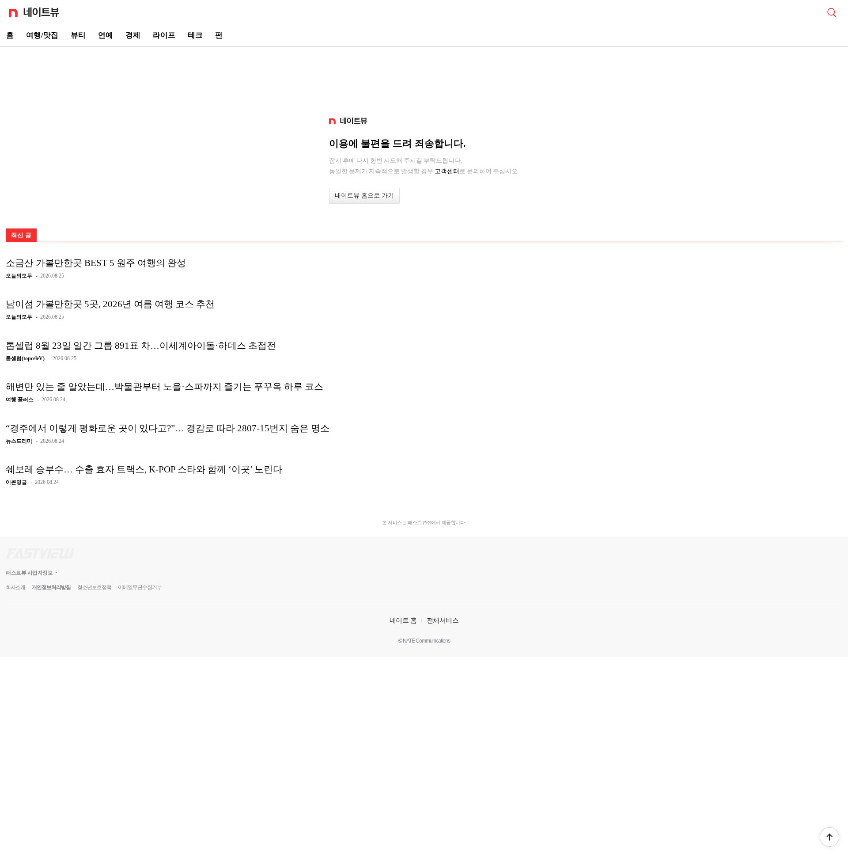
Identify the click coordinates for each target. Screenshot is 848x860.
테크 (195, 35)
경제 (132, 35)
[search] (831, 11)
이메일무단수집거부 (140, 587)
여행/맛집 (42, 35)
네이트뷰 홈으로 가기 (364, 195)
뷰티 (78, 35)
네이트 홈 (403, 620)
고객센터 (447, 171)
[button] (829, 837)
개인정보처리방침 (51, 587)
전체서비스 (443, 620)
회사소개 (15, 587)
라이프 (164, 35)
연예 (105, 35)
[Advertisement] (424, 78)
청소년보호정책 (94, 587)
